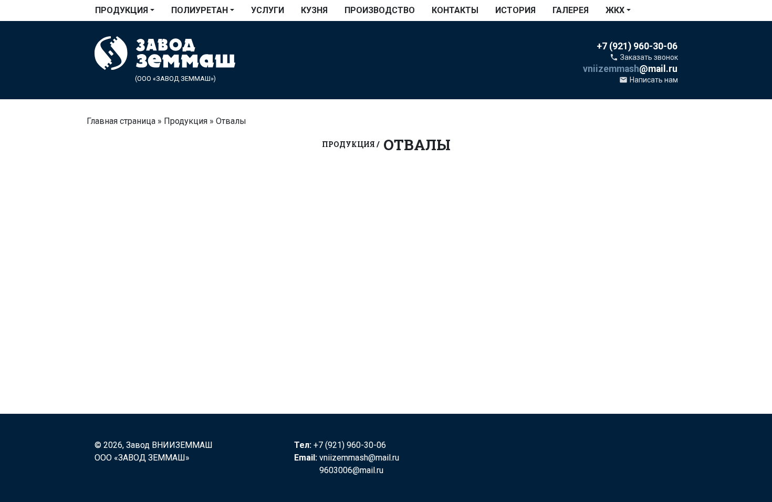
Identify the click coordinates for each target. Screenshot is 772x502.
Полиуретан (199, 10)
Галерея (570, 10)
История (515, 10)
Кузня (314, 10)
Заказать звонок (644, 57)
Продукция (121, 10)
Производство (380, 10)
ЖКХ (615, 10)
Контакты (455, 10)
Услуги (267, 10)
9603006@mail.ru (351, 470)
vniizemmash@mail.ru (359, 458)
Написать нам (648, 80)
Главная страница (121, 121)
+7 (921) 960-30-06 (350, 445)
